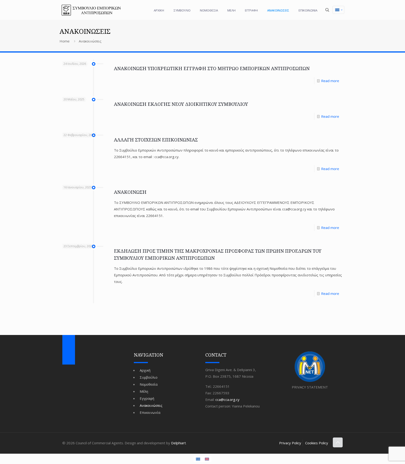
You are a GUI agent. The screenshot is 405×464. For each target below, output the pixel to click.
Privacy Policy (290, 443)
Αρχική (145, 370)
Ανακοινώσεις (151, 405)
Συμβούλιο (149, 377)
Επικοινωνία (150, 412)
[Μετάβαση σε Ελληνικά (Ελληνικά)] (338, 10)
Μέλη (144, 391)
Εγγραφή (147, 398)
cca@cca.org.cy (227, 399)
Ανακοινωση (130, 192)
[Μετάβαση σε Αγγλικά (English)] (206, 459)
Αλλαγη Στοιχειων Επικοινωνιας (156, 140)
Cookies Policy (316, 443)
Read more (330, 80)
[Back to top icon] (338, 442)
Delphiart (178, 443)
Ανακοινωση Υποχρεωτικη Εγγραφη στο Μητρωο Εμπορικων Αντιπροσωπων (212, 68)
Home (65, 41)
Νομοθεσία (149, 384)
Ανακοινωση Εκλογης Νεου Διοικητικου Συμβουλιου (181, 104)
